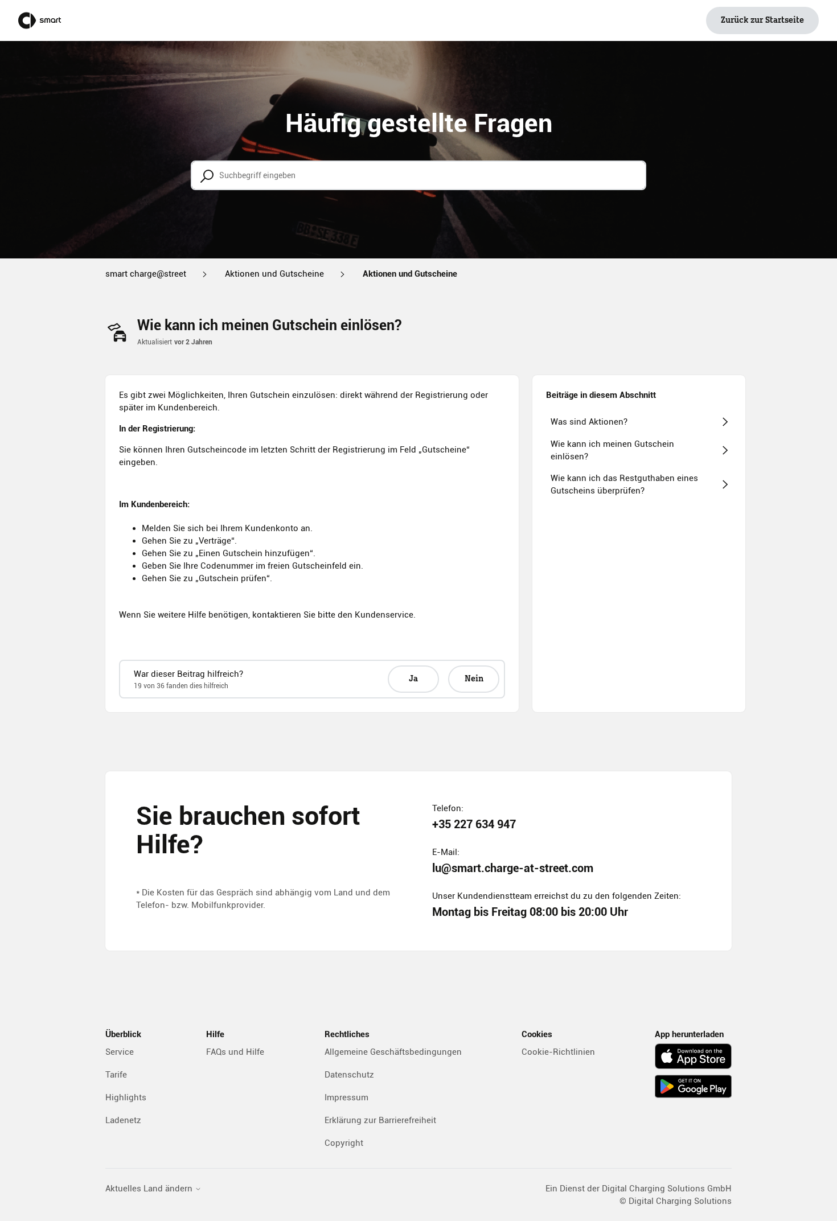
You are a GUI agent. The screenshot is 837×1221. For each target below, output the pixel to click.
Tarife (116, 1075)
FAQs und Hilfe (235, 1052)
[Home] (39, 20)
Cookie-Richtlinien (558, 1052)
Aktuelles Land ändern (150, 1189)
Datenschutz (349, 1075)
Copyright (344, 1143)
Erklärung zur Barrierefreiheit (380, 1120)
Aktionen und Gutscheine (274, 274)
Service (119, 1052)
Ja (413, 679)
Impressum (346, 1097)
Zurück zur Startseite (762, 20)
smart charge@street (145, 274)
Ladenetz (123, 1120)
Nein (474, 679)
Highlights (125, 1097)
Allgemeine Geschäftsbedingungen (393, 1052)
